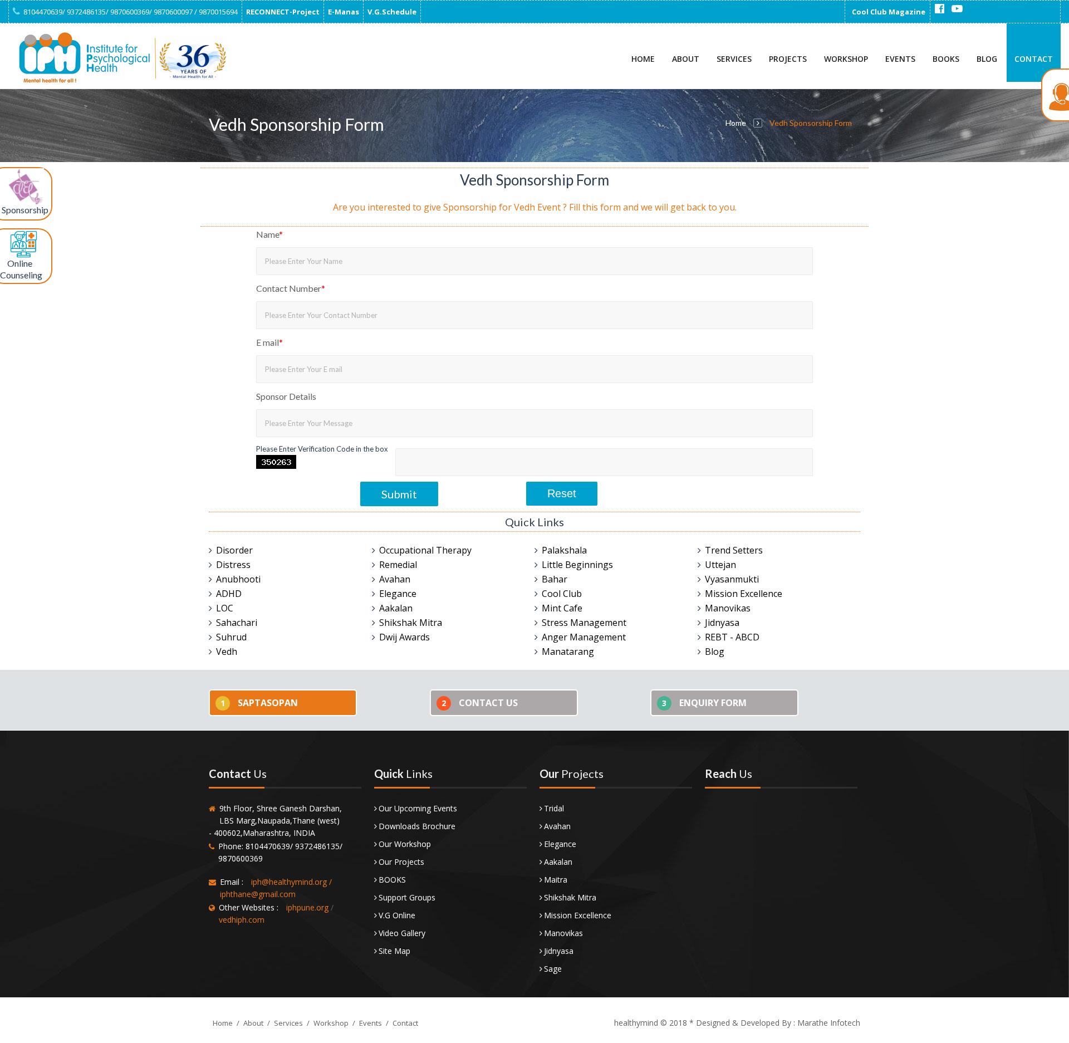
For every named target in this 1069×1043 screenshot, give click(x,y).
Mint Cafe (562, 608)
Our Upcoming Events (418, 808)
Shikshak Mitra (410, 622)
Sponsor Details (286, 396)
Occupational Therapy (425, 550)
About (685, 58)
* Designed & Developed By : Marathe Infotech (773, 1022)
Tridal (554, 808)
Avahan (394, 579)
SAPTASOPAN (259, 703)
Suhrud (231, 637)
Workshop (846, 58)
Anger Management (584, 637)
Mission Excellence (743, 593)
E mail (269, 342)
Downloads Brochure (417, 826)
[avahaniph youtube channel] (957, 8)
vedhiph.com (241, 919)
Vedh (226, 651)
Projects (788, 58)
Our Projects (401, 861)
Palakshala (564, 550)
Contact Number (290, 288)
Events (900, 58)
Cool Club (562, 593)
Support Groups (407, 897)
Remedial (398, 565)
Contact (1033, 58)
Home (643, 58)
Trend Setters (734, 550)
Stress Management (584, 622)
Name (269, 234)
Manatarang (568, 651)
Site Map (394, 951)
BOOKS (392, 879)
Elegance (397, 593)
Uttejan (720, 565)
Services (734, 58)
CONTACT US (480, 703)
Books (946, 58)
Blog (987, 58)
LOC (224, 608)
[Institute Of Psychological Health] (119, 58)
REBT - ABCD (732, 637)
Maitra (555, 879)
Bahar (554, 579)
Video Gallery (402, 933)
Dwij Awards (404, 637)
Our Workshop (405, 844)
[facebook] (939, 8)
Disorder (234, 550)
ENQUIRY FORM (704, 703)
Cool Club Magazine (888, 12)
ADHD (229, 593)
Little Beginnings (577, 565)
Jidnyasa (722, 622)
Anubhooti (238, 579)
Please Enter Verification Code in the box (322, 448)
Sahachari (236, 622)
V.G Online (397, 915)
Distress (233, 565)
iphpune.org (307, 907)
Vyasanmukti (732, 579)
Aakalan (396, 608)
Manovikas (728, 608)
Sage (553, 968)
